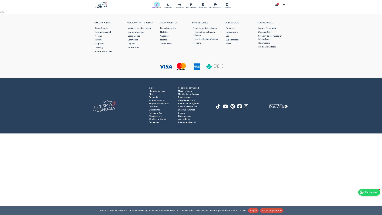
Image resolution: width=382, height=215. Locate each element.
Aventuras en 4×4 (103, 51)
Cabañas (164, 35)
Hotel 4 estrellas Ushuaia (205, 39)
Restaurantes (191, 8)
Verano (98, 35)
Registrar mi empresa (159, 103)
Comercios (227, 8)
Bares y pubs (134, 35)
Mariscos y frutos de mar (139, 28)
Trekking (99, 47)
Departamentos (168, 28)
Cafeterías (133, 39)
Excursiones (168, 8)
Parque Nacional (103, 32)
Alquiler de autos (215, 8)
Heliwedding (264, 43)
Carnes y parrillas (136, 32)
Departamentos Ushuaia (205, 28)
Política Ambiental (187, 122)
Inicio (151, 87)
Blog (151, 94)
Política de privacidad (188, 87)
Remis (228, 43)
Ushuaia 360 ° (265, 32)
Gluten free (133, 47)
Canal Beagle (101, 28)
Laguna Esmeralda (267, 28)
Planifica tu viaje (157, 91)
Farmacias (230, 28)
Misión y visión (185, 91)
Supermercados (233, 39)
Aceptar (253, 210)
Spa (227, 35)
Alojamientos (179, 8)
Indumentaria (232, 32)
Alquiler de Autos (157, 119)
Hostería (197, 43)
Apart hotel (166, 43)
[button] (269, 5)
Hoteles (164, 32)
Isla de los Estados (267, 46)
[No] (378, 210)
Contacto (153, 106)
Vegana (131, 43)
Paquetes (99, 43)
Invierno (99, 39)
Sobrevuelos (202, 8)
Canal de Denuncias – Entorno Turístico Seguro (188, 109)
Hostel (163, 39)
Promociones (156, 8)
